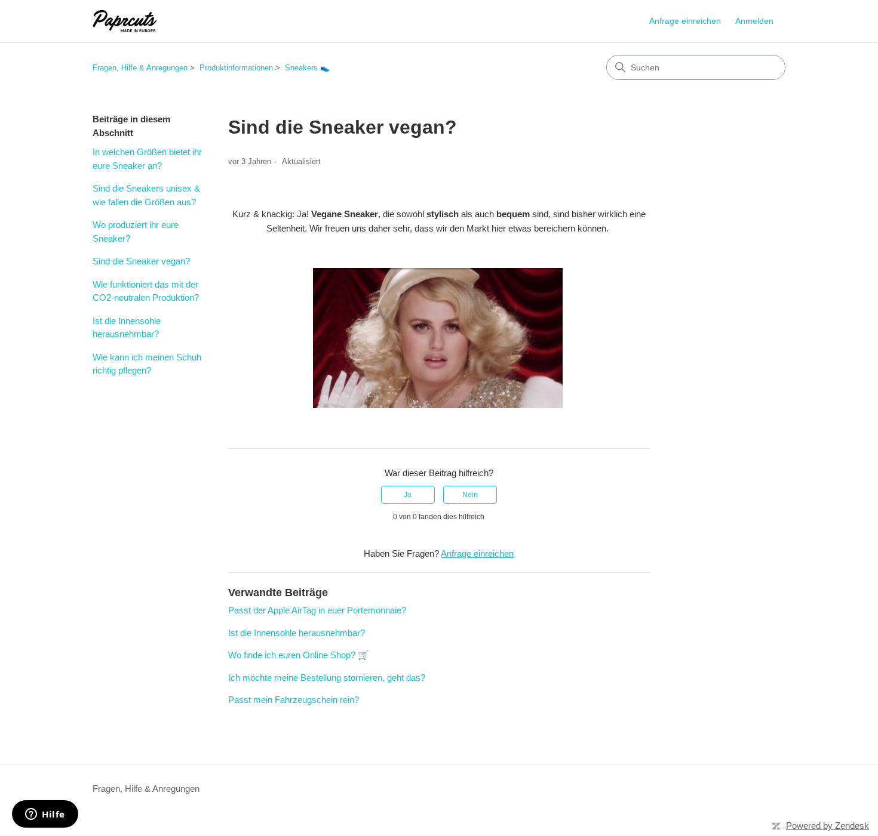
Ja (408, 495)
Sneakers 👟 (307, 67)
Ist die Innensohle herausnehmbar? (127, 328)
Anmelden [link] (754, 21)
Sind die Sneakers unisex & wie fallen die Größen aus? (146, 195)
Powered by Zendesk (827, 825)
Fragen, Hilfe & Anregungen (140, 67)
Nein (470, 495)
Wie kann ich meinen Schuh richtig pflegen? (147, 364)
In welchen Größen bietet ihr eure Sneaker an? (147, 159)
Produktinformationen (236, 67)
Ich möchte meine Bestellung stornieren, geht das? (326, 677)
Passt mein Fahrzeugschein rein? (293, 700)
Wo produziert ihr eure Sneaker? (136, 231)
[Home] (124, 21)
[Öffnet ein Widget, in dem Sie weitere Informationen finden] (45, 815)
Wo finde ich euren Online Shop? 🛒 (298, 655)
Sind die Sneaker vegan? (141, 261)
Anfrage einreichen (685, 21)
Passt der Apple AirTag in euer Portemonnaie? (317, 610)
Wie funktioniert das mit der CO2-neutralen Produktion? (146, 291)
